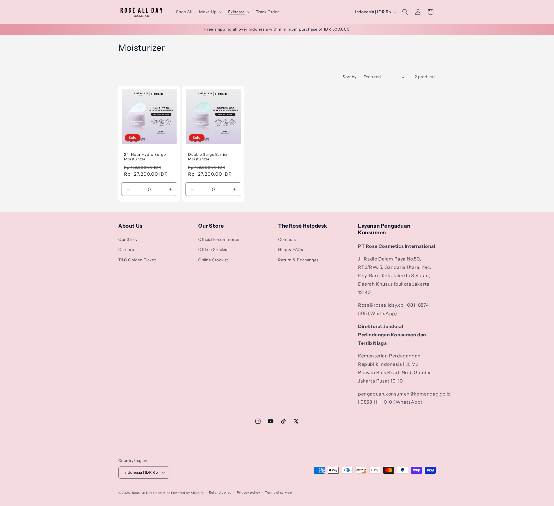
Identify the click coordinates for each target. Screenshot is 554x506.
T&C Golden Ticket (137, 260)
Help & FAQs (290, 249)
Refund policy (220, 492)
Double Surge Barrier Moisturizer (208, 157)
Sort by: (350, 76)
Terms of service (278, 492)
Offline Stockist (213, 249)
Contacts (287, 239)
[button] (210, 12)
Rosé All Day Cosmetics (151, 493)
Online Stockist (213, 260)
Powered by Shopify (187, 493)
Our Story (127, 239)
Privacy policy (248, 492)
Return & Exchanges (298, 260)
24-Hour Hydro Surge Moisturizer (145, 157)
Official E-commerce (218, 239)
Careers (126, 249)
